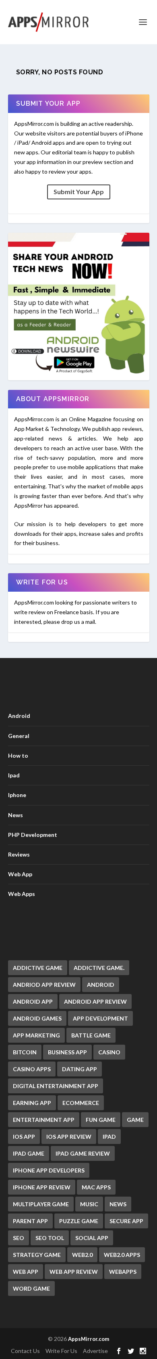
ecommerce (80, 1102)
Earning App (32, 1102)
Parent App (30, 1221)
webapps (122, 1271)
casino (109, 1052)
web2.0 (82, 1254)
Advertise (95, 1350)
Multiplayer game (41, 1204)
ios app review (68, 1136)
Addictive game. (99, 967)
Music (89, 1204)
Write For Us (61, 1350)
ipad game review (83, 1153)
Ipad (14, 775)
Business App (67, 1052)
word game (31, 1288)
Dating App (79, 1069)
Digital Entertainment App (55, 1085)
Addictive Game (37, 967)
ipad (109, 1136)
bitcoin (25, 1052)
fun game (101, 1119)
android (100, 984)
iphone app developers (49, 1170)
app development (100, 1018)
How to (18, 755)
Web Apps (21, 893)
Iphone (17, 794)
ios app (24, 1136)
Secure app (126, 1221)
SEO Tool (49, 1237)
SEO (18, 1237)
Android (19, 715)
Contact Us (25, 1350)
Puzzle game (78, 1221)
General (18, 735)
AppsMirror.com (88, 1339)
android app (33, 1001)
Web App (20, 874)
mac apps (96, 1187)
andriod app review (44, 984)
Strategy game (37, 1254)
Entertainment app (43, 1119)
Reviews (19, 854)
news (117, 1204)
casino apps (32, 1069)
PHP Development (32, 834)
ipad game (28, 1153)
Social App (91, 1237)
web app (25, 1271)
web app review (74, 1271)
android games (37, 1018)
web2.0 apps (122, 1254)
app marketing (36, 1035)
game (135, 1119)
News (15, 815)
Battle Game (91, 1035)
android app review (95, 1001)
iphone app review (41, 1187)
